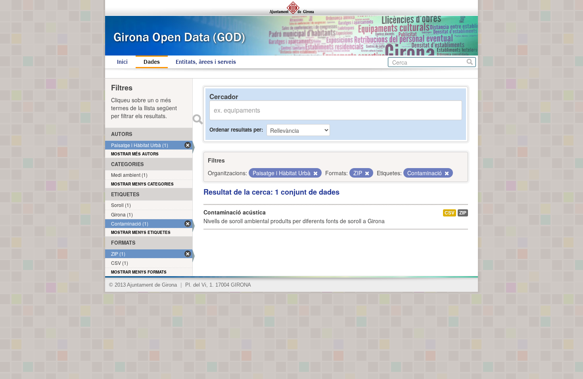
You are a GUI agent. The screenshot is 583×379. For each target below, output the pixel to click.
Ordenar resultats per (235, 129)
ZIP (462, 212)
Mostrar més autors (135, 154)
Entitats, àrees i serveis (206, 62)
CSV (450, 212)
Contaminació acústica (234, 212)
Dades (152, 62)
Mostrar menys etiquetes (141, 232)
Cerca (469, 62)
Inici (122, 62)
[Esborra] (315, 173)
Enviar (197, 119)
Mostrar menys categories (142, 184)
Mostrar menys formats (139, 272)
